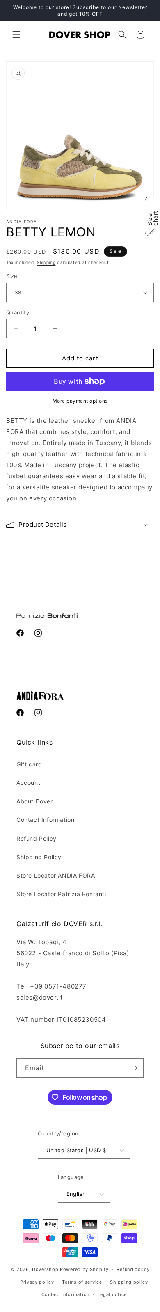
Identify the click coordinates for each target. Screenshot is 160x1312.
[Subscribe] (134, 1068)
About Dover (34, 801)
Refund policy (133, 1269)
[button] (16, 34)
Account (28, 782)
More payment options (80, 401)
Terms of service (82, 1282)
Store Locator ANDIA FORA (55, 875)
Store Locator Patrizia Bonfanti (61, 893)
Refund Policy (36, 838)
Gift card (29, 764)
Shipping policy (129, 1282)
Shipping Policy (39, 856)
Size (12, 276)
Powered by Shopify (84, 1269)
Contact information (65, 1294)
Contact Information (45, 819)
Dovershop (45, 1269)
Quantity (17, 312)
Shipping (46, 262)
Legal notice (112, 1294)
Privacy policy (37, 1282)
